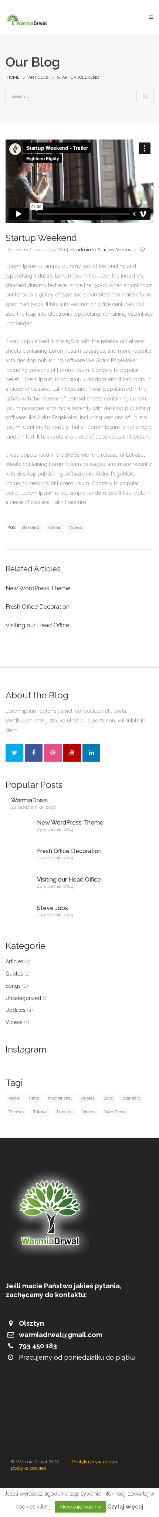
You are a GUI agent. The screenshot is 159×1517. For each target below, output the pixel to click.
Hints (34, 1098)
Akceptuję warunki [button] (80, 1507)
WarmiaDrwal (29, 800)
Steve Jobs (52, 908)
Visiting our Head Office (37, 625)
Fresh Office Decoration (38, 606)
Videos (123, 249)
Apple (14, 1098)
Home (13, 77)
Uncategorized (23, 998)
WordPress (114, 1112)
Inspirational (60, 1098)
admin (84, 249)
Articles (38, 77)
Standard (30, 527)
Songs (13, 986)
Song (109, 1098)
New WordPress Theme (38, 588)
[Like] (143, 249)
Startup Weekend (41, 237)
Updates (16, 1010)
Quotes (14, 974)
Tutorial (54, 527)
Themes (16, 1112)
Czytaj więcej (125, 1506)
